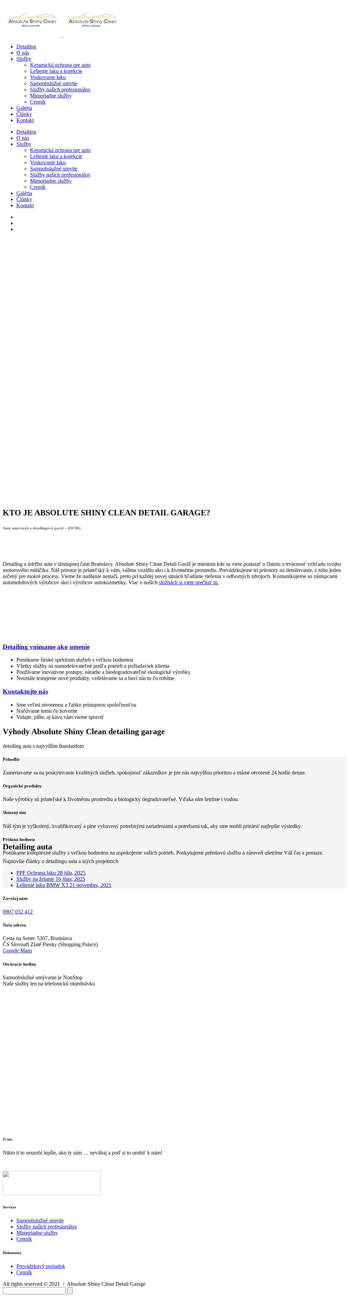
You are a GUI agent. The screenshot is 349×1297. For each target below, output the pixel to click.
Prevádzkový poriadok (40, 1266)
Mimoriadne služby (37, 1233)
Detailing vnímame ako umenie (46, 646)
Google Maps (17, 950)
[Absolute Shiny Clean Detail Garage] (33, 35)
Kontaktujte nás (25, 691)
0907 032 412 (18, 912)
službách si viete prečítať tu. (189, 582)
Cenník (24, 1239)
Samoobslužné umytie (40, 1220)
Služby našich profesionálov (46, 1227)
